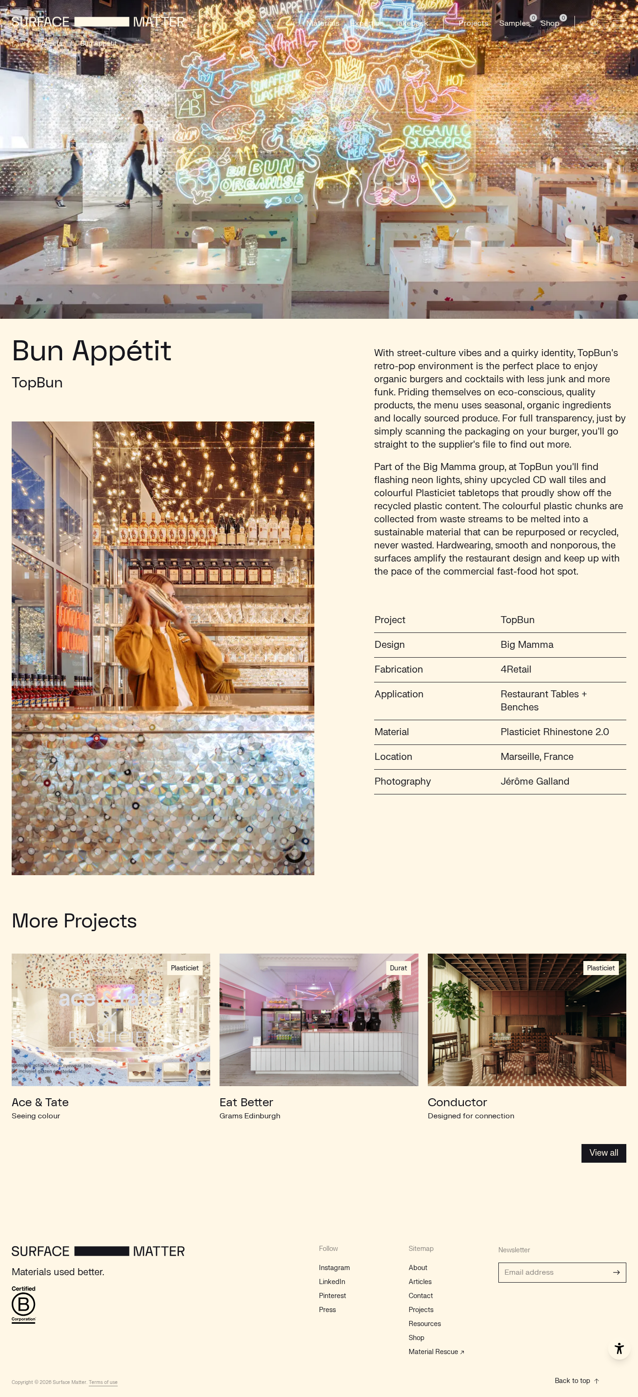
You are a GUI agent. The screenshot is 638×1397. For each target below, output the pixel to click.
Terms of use (103, 1382)
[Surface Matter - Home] (98, 1256)
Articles (420, 1282)
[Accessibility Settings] (619, 1348)
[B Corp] (24, 1305)
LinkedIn (332, 1282)
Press (327, 1310)
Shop (417, 1338)
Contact (421, 1296)
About (418, 1268)
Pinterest (332, 1296)
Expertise (366, 23)
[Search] (595, 23)
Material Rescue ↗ (436, 1352)
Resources (425, 1324)
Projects (473, 23)
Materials (322, 23)
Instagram (334, 1268)
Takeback (411, 23)
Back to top (572, 1381)
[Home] (15, 43)
